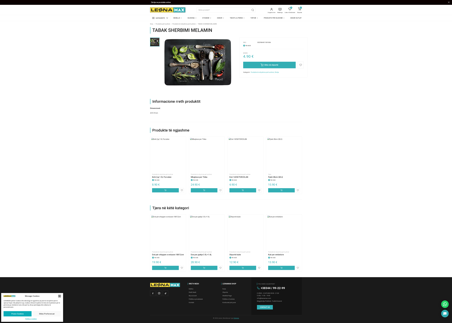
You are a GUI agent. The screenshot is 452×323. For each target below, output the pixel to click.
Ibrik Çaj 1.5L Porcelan (161, 177)
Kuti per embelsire (276, 255)
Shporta (299, 12)
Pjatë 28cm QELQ (275, 177)
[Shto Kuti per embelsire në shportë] (281, 268)
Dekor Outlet (296, 18)
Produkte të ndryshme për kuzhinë (184, 24)
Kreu (151, 24)
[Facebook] (152, 293)
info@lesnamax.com (264, 298)
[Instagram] (159, 293)
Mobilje (176, 18)
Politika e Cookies (31, 319)
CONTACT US (265, 307)
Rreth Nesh (192, 292)
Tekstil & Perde (236, 18)
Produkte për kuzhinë (273, 18)
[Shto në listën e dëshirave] (301, 65)
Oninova (236, 318)
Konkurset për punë (229, 302)
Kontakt (191, 302)
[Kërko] (252, 10)
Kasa (224, 289)
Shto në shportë (271, 65)
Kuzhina (191, 18)
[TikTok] (165, 293)
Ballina (191, 289)
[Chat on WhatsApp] (445, 304)
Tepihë (253, 18)
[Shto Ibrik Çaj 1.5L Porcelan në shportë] (165, 190)
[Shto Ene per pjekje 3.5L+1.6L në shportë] (204, 268)
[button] (59, 296)
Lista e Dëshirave (290, 12)
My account (193, 296)
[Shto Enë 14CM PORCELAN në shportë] (242, 190)
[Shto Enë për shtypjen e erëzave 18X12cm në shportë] (165, 268)
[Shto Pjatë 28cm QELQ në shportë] (281, 190)
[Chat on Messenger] (445, 313)
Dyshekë (205, 18)
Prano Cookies (17, 314)
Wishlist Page (227, 296)
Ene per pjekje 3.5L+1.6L (201, 255)
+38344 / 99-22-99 (273, 288)
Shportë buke (235, 255)
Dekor (219, 18)
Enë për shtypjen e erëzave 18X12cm (168, 255)
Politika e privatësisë (196, 299)
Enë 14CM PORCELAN (238, 177)
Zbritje (276, 72)
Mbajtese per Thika (199, 177)
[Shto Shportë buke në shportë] (242, 268)
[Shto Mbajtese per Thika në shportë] (204, 190)
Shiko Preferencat (46, 314)
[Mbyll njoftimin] (448, 2)
